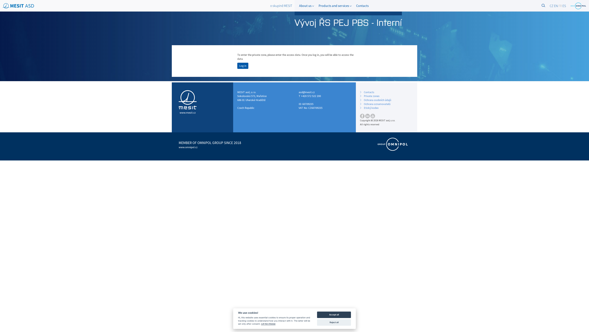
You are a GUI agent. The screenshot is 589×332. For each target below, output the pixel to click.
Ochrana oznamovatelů (377, 104)
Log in (242, 65)
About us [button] (305, 6)
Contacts (362, 6)
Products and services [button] (334, 6)
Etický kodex (371, 108)
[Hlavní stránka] (18, 6)
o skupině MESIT (281, 6)
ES (564, 6)
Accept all (334, 314)
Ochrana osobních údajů (377, 100)
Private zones (371, 96)
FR (560, 6)
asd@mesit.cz (307, 92)
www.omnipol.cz (188, 147)
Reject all (334, 322)
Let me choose (268, 324)
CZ (551, 6)
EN (556, 6)
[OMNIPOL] (578, 6)
